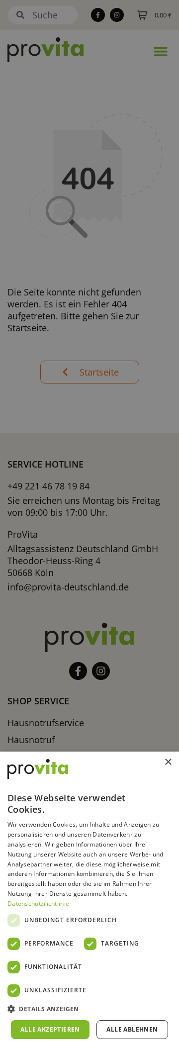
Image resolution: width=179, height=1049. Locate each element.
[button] (89, 1009)
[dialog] (89, 900)
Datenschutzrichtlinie (38, 903)
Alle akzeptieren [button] (50, 1029)
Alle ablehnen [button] (132, 1029)
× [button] (168, 762)
